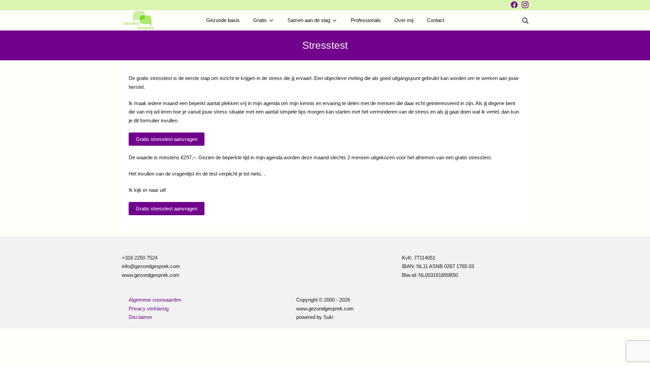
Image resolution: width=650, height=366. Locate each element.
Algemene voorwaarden (155, 300)
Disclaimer (140, 317)
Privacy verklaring (149, 308)
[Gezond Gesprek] (139, 20)
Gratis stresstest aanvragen (166, 208)
